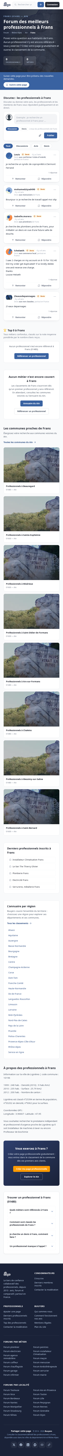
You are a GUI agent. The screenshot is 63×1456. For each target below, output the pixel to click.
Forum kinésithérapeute (45, 1366)
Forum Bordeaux (12, 1398)
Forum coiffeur (11, 1362)
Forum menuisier (41, 1362)
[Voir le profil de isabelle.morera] (9, 217)
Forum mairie (39, 1374)
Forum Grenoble (41, 1410)
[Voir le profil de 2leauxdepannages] (9, 297)
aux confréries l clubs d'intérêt (32, 157)
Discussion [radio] (12, 129)
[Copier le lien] (49, 1445)
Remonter (20, 178)
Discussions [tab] (22, 146)
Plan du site (40, 1326)
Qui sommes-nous (43, 1311)
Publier (50, 135)
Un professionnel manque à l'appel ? (28, 1246)
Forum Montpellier (13, 1406)
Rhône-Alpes (17, 32)
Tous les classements (17, 923)
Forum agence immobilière (11, 1357)
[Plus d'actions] (54, 155)
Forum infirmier (11, 1374)
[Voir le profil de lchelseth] (9, 252)
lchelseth (19, 250)
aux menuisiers (26, 195)
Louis (17, 154)
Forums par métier (15, 1341)
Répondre (46, 178)
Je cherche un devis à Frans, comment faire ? (29, 1235)
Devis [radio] (24, 129)
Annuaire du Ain (31, 403)
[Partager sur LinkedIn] (28, 1445)
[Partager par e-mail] (42, 1445)
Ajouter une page (12, 1311)
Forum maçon (40, 1358)
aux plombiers (25, 222)
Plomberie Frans (21, 873)
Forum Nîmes (10, 1415)
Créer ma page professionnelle (31, 1168)
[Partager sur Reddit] (35, 1445)
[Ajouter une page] (41, 4)
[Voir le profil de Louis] (9, 156)
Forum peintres (40, 1347)
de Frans (36, 195)
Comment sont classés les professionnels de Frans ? (23, 1223)
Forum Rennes (40, 1406)
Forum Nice (9, 1394)
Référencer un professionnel (31, 356)
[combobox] (24, 4)
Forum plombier (11, 1347)
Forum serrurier (41, 1370)
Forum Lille (38, 1398)
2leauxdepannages (24, 296)
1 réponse (52, 172)
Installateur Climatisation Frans (28, 859)
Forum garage (10, 1370)
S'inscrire (39, 1278)
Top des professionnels (15, 1322)
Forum (6, 32)
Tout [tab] (8, 146)
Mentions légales (42, 1322)
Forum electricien (12, 1351)
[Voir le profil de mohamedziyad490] (9, 190)
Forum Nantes (10, 1402)
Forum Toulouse (11, 1390)
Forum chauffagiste (13, 1366)
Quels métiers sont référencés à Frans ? (29, 1211)
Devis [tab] (46, 146)
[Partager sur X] (14, 1445)
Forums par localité (16, 1384)
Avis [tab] (36, 146)
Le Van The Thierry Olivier (25, 866)
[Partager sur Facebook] (21, 1445)
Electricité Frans (20, 880)
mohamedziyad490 (24, 189)
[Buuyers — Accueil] (7, 4)
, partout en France (41, 301)
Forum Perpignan (41, 1402)
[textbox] (35, 119)
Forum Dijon (39, 1415)
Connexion (52, 4)
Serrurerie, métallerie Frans (26, 886)
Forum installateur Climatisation (42, 1353)
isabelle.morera (23, 216)
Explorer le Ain (31, 1176)
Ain (26, 32)
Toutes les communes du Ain (18, 442)
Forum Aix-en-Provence (44, 1390)
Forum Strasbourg (12, 1410)
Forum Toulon (40, 1394)
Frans (32, 32)
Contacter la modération (46, 1289)
